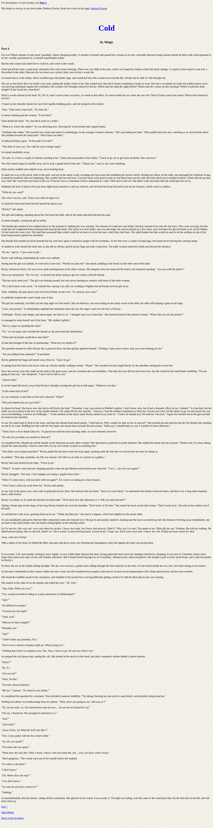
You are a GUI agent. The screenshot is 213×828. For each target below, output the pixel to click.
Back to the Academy (12, 818)
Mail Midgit (7, 812)
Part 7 (4, 806)
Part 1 (43, 2)
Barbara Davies (99, 8)
